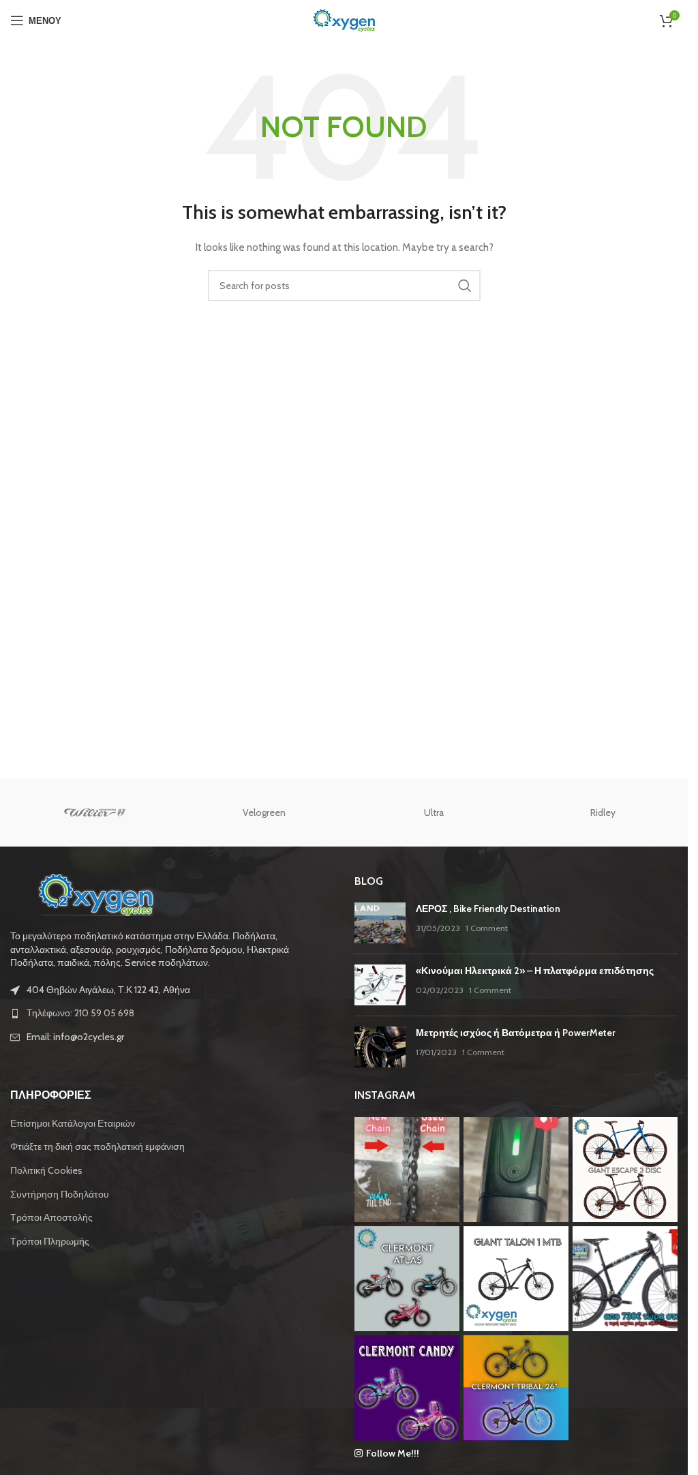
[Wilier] (95, 812)
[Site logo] (344, 19)
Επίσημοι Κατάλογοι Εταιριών (72, 1123)
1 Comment (487, 928)
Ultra (434, 812)
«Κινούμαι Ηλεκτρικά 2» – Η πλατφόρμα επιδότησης (535, 970)
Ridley (603, 812)
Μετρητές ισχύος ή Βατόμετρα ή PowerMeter (516, 1033)
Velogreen (264, 812)
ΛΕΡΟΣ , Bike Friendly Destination (488, 908)
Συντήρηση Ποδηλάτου (59, 1194)
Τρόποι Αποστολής (51, 1217)
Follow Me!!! (392, 1453)
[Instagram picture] (406, 1169)
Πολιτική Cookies (46, 1170)
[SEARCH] (465, 285)
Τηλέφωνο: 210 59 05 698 (80, 1013)
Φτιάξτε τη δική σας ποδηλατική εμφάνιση (97, 1146)
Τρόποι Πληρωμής (49, 1241)
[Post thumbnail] (380, 922)
